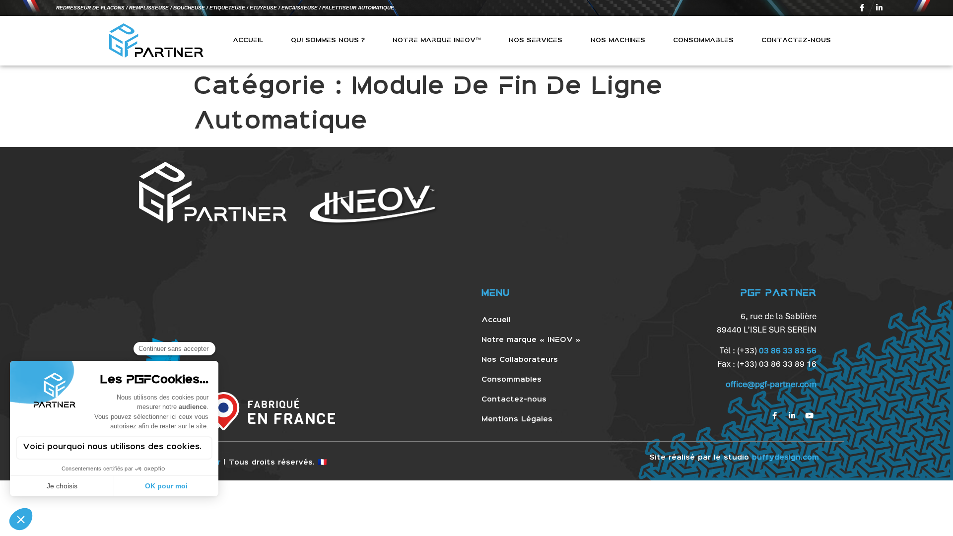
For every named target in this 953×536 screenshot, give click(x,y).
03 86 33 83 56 (788, 350)
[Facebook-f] (862, 7)
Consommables (703, 40)
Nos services (535, 40)
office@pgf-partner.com (771, 384)
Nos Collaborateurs (519, 359)
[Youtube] (809, 415)
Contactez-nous (796, 40)
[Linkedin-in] (879, 7)
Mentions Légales (516, 419)
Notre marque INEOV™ (437, 40)
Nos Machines (618, 40)
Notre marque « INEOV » (531, 339)
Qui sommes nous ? (328, 40)
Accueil (248, 40)
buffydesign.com (785, 457)
